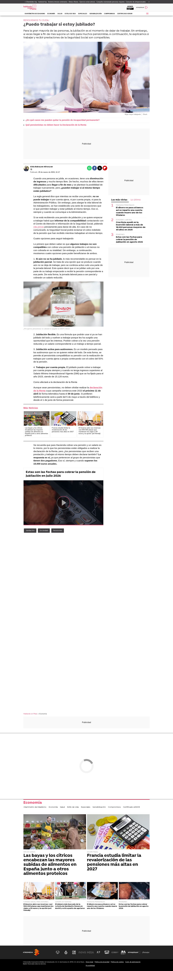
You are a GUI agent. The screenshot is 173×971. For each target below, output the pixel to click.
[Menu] (147, 13)
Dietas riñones (73, 2)
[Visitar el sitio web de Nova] (82, 952)
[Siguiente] (148, 2)
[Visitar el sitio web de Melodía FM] (123, 952)
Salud (59, 13)
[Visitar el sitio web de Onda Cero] (106, 952)
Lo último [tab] (136, 200)
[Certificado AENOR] (130, 7)
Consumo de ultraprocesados (136, 2)
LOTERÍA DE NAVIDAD (63, 902)
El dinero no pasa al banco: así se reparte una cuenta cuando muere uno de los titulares (129, 211)
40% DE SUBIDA (29, 852)
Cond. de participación (132, 962)
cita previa (38, 227)
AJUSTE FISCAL (92, 852)
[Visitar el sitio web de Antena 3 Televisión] (57, 952)
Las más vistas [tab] (119, 200)
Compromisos (109, 13)
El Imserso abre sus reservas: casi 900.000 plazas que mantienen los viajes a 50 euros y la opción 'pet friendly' (38, 907)
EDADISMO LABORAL (124, 220)
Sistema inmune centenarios (57, 2)
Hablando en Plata (30, 714)
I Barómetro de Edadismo (35, 13)
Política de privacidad (102, 962)
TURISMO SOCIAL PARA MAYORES (35, 902)
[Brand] (39, 7)
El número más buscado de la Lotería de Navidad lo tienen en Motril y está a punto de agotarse (70, 906)
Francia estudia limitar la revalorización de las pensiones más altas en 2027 (114, 862)
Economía (51, 13)
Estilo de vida (70, 13)
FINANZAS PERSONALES (125, 205)
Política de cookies (117, 962)
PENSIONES (120, 235)
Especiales (82, 13)
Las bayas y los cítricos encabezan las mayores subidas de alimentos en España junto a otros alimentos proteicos (49, 864)
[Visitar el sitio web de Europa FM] (115, 952)
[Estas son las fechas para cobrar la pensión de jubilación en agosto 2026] (134, 891)
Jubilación (30, 530)
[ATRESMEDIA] (31, 952)
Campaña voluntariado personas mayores (110, 2)
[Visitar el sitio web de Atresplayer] (134, 952)
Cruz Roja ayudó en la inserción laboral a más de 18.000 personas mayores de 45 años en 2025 (130, 226)
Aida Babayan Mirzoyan (41, 167)
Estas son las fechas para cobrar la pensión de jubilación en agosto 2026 (129, 239)
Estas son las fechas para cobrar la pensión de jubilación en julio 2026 (61, 474)
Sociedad (44, 530)
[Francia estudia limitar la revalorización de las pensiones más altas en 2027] (63, 418)
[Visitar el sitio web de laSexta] (65, 952)
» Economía (42, 714)
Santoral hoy (42, 2)
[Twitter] (31, 169)
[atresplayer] (142, 7)
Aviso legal (89, 962)
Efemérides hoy (31, 2)
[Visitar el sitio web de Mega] (90, 952)
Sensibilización (95, 13)
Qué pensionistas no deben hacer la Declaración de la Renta (56, 125)
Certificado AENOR (124, 13)
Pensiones (57, 530)
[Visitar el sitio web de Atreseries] (98, 952)
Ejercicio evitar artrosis (87, 2)
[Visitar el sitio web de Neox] (74, 952)
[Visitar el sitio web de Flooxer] (145, 952)
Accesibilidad (90, 965)
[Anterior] (24, 2)
